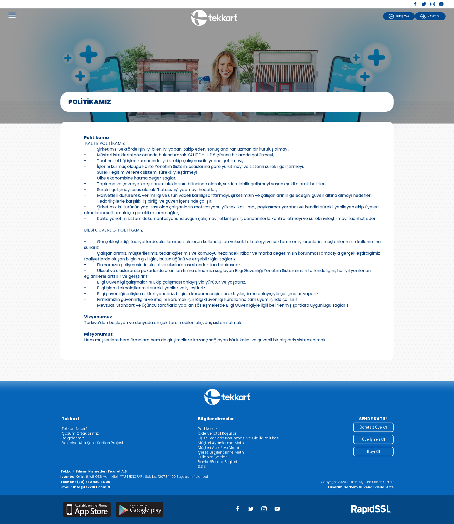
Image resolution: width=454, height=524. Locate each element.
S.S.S (202, 466)
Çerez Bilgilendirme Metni (221, 452)
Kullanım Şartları (213, 457)
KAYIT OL (434, 16)
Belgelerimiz (73, 438)
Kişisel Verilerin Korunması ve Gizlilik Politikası (239, 438)
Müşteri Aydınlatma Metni (221, 442)
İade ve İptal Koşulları (217, 433)
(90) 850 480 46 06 (93, 482)
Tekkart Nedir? (74, 428)
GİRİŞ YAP (402, 16)
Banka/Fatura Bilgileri (217, 461)
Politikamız (207, 428)
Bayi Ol (373, 451)
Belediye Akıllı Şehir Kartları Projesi (92, 442)
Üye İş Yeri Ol (373, 439)
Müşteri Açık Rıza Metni (218, 447)
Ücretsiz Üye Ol (373, 427)
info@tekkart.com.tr (92, 487)
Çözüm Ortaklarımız (80, 433)
